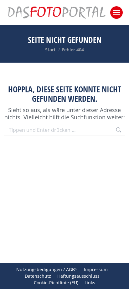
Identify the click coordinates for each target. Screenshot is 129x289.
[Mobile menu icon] (116, 12)
